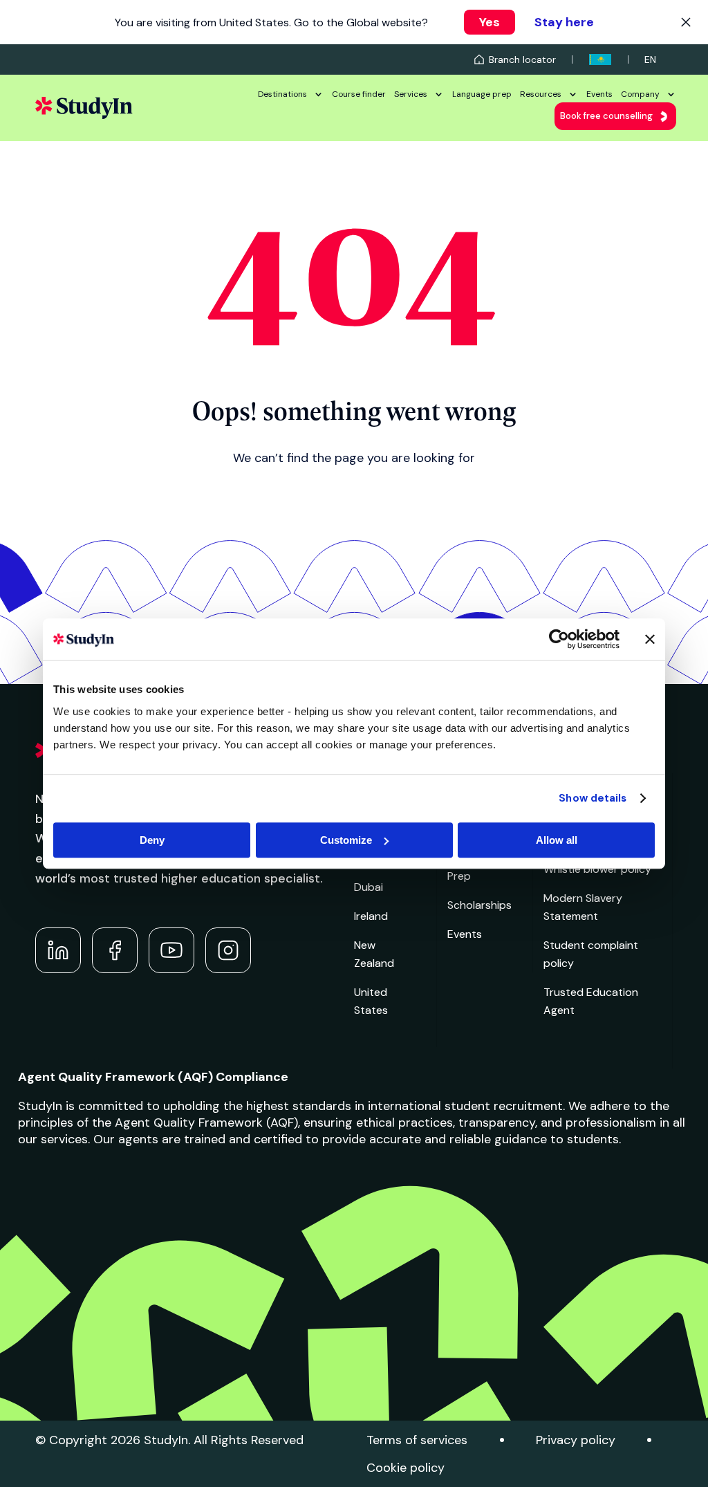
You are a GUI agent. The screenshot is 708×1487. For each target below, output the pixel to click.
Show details (592, 798)
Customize (346, 840)
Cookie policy (405, 1467)
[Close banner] (650, 639)
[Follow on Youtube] (171, 950)
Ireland (371, 916)
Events (599, 94)
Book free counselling (606, 116)
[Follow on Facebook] (115, 950)
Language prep (482, 94)
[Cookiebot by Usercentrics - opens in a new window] (559, 639)
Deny (152, 840)
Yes (489, 22)
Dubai (368, 887)
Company (640, 94)
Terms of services (416, 1440)
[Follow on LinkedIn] (58, 950)
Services (410, 94)
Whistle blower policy (597, 869)
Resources (540, 94)
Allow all (556, 840)
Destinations (282, 94)
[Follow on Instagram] (228, 950)
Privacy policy (575, 1440)
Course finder (359, 94)
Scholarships (479, 905)
